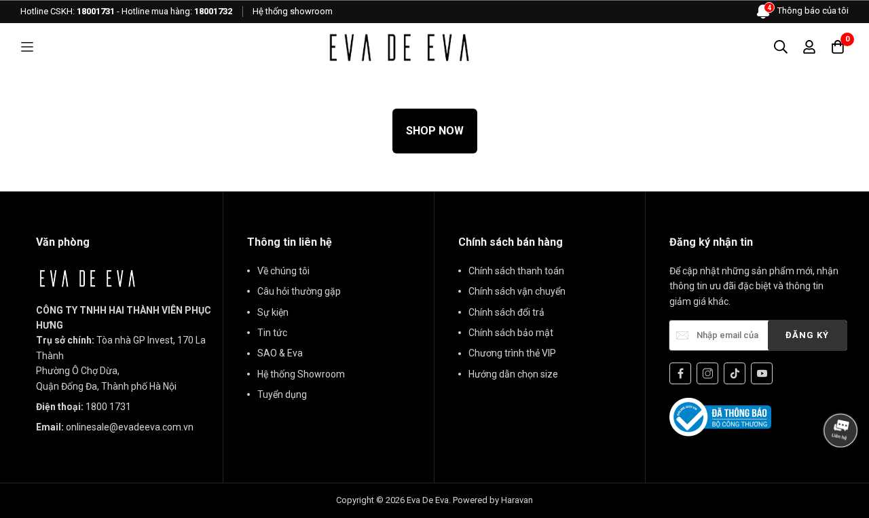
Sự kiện (273, 312)
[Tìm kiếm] (781, 46)
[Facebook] (680, 373)
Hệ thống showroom (293, 11)
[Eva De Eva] (398, 47)
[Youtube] (762, 373)
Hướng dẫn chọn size (513, 374)
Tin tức (272, 332)
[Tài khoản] (809, 46)
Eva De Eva (428, 500)
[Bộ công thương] (720, 416)
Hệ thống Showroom (301, 374)
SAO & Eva (280, 353)
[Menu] (27, 47)
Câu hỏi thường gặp (299, 291)
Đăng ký (807, 335)
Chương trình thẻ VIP (512, 353)
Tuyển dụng (282, 394)
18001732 (213, 11)
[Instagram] (707, 373)
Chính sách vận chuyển (517, 291)
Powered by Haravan (493, 500)
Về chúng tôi (283, 270)
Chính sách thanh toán (516, 270)
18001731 (96, 11)
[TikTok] (734, 373)
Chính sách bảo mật (510, 332)
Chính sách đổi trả (506, 312)
